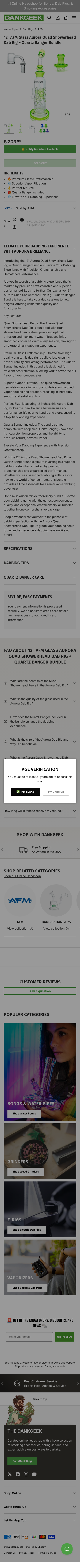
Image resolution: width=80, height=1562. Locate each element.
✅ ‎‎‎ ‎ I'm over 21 (25, 791)
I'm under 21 (56, 791)
